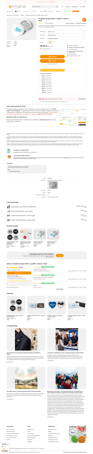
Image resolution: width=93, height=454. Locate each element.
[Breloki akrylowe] (51, 11)
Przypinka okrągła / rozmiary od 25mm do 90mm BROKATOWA (23, 206)
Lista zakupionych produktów (33, 435)
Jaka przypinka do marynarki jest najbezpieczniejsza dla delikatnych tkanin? (23, 353)
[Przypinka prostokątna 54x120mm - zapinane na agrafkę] (77, 305)
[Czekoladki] (59, 11)
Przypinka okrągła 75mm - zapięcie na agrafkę (39, 242)
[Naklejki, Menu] (71, 11)
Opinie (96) (51, 23)
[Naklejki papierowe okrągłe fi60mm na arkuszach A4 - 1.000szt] (26, 234)
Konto (29, 426)
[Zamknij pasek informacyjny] (84, 2)
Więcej (60, 180)
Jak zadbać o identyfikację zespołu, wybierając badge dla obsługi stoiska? (65, 352)
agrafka (15, 41)
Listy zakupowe (30, 433)
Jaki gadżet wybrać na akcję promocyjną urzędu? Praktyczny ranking (24, 391)
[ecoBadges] (43, 11)
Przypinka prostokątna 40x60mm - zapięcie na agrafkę (21, 211)
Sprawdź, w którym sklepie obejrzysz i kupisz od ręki (76, 52)
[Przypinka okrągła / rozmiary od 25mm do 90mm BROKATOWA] (8, 207)
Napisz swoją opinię (19, 272)
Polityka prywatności (52, 437)
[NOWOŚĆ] (77, 435)
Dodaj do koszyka (52, 56)
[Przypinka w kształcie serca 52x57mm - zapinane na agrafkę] (8, 216)
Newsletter (29, 441)
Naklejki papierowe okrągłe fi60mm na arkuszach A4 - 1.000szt (25, 243)
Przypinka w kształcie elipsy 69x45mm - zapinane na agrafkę (23, 220)
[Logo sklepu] (17, 7)
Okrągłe (22, 15)
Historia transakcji (31, 437)
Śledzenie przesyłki (11, 431)
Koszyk (29, 431)
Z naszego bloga (12, 326)
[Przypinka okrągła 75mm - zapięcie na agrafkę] (40, 234)
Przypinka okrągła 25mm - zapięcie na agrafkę (52, 242)
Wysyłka (50, 431)
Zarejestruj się (30, 429)
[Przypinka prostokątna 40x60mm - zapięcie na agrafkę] (8, 211)
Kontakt (8, 439)
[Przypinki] (10, 11)
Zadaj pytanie (60, 255)
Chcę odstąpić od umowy (12, 435)
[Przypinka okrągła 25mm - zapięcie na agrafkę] (53, 234)
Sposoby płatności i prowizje (54, 433)
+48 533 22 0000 (10, 448)
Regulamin (50, 435)
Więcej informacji (82, 98)
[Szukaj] (57, 6)
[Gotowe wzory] (76, 11)
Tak (80, 270)
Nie (85, 270)
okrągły (15, 43)
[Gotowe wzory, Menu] (79, 11)
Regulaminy (51, 426)
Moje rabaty (29, 439)
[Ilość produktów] (42, 52)
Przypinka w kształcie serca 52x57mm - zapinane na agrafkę (23, 215)
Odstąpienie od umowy (53, 439)
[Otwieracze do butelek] (26, 11)
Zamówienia (10, 426)
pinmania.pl (50, 178)
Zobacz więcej (59, 289)
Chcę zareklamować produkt (13, 433)
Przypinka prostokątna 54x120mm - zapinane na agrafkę (76, 316)
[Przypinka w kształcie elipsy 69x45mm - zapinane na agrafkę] (8, 220)
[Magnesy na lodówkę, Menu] (22, 11)
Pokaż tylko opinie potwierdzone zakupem (17, 278)
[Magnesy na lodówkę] (18, 11)
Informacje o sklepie (52, 429)
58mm (15, 45)
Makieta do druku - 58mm (15, 171)
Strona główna (16, 15)
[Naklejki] (67, 11)
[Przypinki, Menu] (14, 11)
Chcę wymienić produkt (11, 437)
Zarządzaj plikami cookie (53, 441)
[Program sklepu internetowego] (75, 452)
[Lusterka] (35, 11)
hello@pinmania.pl (67, 157)
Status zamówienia (11, 429)
